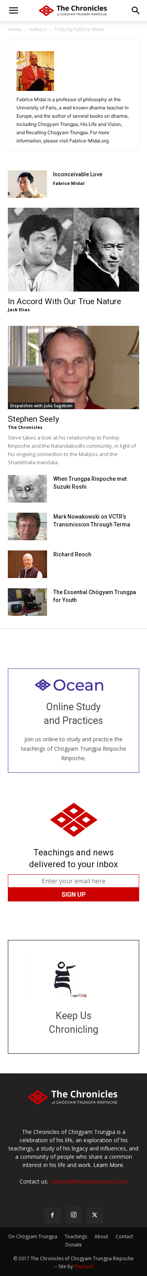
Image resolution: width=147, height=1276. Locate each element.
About (101, 1236)
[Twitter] (95, 1215)
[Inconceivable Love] (27, 184)
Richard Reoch (72, 554)
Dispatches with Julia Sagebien (41, 405)
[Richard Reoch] (27, 564)
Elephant (83, 1266)
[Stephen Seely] (73, 367)
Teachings (76, 1236)
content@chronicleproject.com (89, 1181)
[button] (13, 10)
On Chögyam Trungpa (32, 1236)
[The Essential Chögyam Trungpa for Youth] (27, 602)
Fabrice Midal (69, 183)
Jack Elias (19, 309)
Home (15, 29)
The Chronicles (25, 427)
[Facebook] (52, 1215)
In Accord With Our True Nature (64, 301)
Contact (124, 1236)
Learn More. (108, 1165)
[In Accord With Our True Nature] (73, 250)
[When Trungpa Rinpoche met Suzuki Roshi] (27, 488)
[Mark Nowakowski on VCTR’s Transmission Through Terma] (27, 526)
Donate (73, 1244)
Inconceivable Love (77, 174)
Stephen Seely (33, 419)
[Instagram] (74, 1215)
